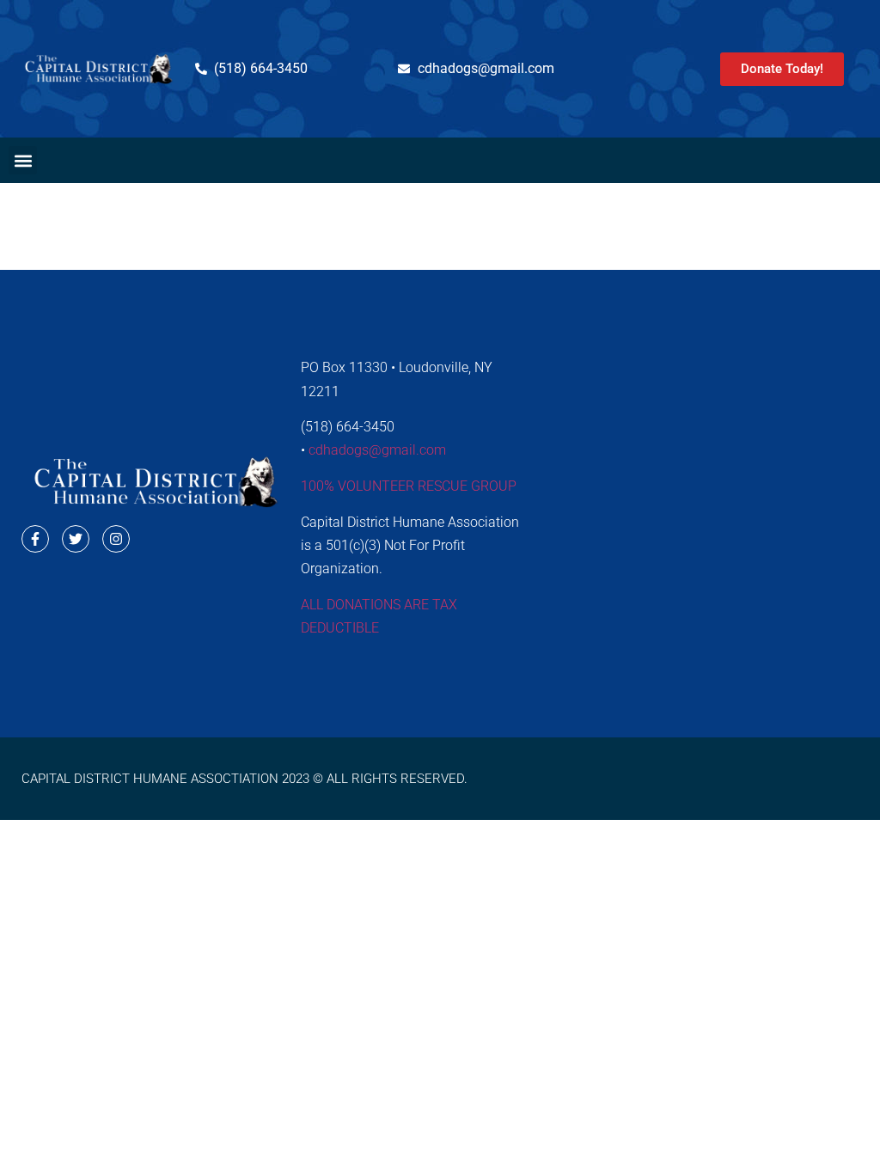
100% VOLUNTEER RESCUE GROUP (408, 486)
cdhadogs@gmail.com (377, 450)
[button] (23, 160)
